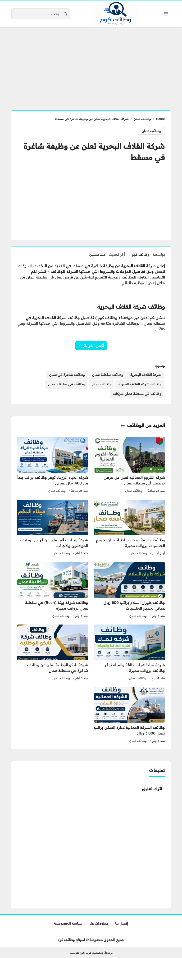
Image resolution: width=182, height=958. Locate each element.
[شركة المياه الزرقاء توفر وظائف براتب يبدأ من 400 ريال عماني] (52, 465)
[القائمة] (166, 13)
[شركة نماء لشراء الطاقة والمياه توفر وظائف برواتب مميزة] (129, 653)
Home (160, 119)
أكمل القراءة (94, 345)
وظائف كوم (140, 254)
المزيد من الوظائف (146, 425)
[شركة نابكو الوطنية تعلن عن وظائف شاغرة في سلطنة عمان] (52, 653)
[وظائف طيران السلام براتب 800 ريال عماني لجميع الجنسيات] (129, 590)
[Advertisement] (91, 66)
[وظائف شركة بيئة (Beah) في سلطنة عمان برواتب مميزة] (52, 590)
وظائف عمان (142, 119)
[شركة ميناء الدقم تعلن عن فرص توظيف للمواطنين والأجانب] (52, 528)
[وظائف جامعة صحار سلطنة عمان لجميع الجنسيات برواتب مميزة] (129, 528)
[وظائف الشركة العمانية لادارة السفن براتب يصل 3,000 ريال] (129, 715)
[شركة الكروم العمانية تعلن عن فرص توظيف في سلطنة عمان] (129, 465)
